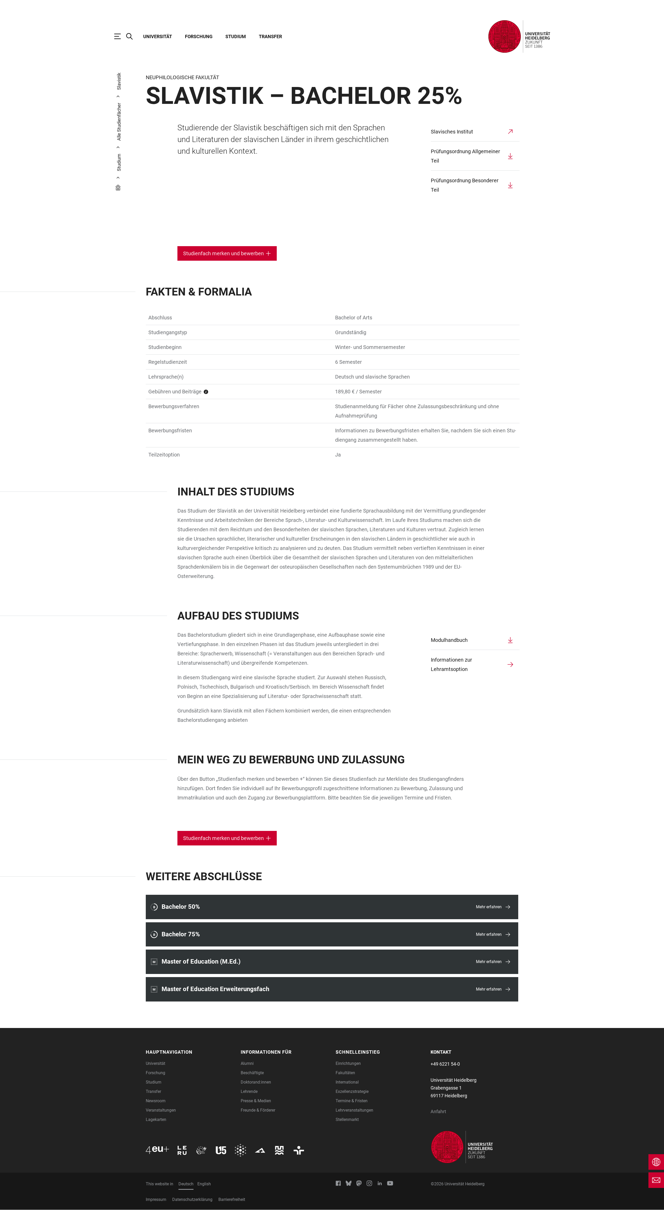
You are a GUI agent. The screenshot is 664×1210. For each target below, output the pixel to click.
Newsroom (155, 1100)
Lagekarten (156, 1119)
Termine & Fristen (352, 1100)
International (347, 1082)
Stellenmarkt (347, 1119)
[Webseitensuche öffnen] (132, 36)
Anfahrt (438, 1111)
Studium (235, 36)
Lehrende (249, 1091)
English (204, 1183)
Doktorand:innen (256, 1082)
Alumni (247, 1063)
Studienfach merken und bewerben (223, 253)
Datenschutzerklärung (192, 1199)
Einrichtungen (348, 1063)
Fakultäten (345, 1072)
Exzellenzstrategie (352, 1091)
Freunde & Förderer (258, 1110)
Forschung (198, 36)
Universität (157, 36)
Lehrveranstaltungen (354, 1110)
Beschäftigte (252, 1072)
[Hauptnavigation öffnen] (120, 36)
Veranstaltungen (161, 1110)
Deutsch (185, 1183)
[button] (190, 1052)
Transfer (270, 36)
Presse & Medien (256, 1100)
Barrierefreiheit (231, 1199)
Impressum (156, 1199)
